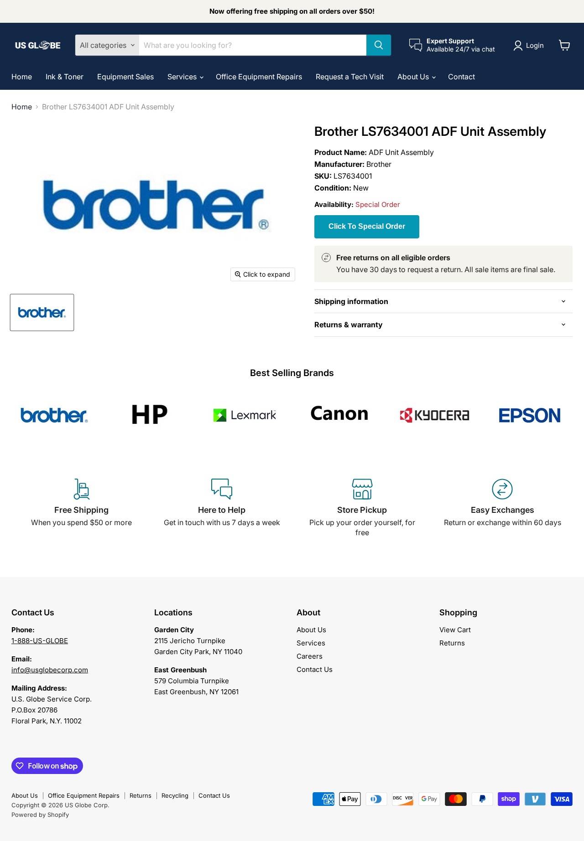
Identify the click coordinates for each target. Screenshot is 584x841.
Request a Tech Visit (350, 76)
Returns (452, 643)
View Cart (455, 629)
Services (182, 76)
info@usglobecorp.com (49, 670)
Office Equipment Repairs (259, 76)
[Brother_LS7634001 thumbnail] (41, 312)
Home (21, 76)
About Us (414, 76)
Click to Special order (366, 226)
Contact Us (315, 669)
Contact (461, 76)
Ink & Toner (64, 76)
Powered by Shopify (40, 814)
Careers (310, 656)
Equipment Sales (125, 76)
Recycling (175, 795)
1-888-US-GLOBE (39, 640)
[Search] (378, 45)
